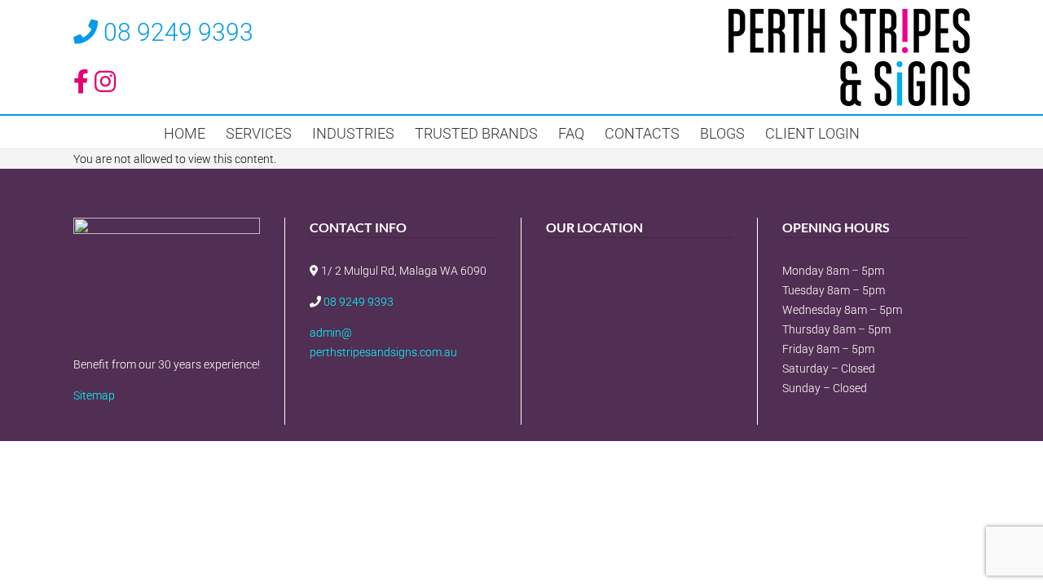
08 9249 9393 (178, 32)
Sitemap (94, 395)
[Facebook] (317, 396)
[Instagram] (344, 396)
